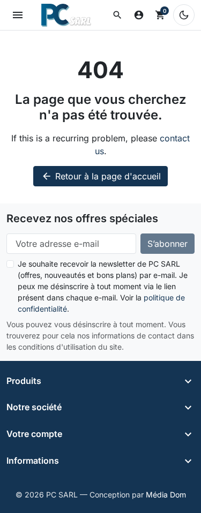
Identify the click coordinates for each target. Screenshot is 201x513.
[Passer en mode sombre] (184, 15)
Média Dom (166, 494)
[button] (117, 15)
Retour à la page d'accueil (101, 176)
